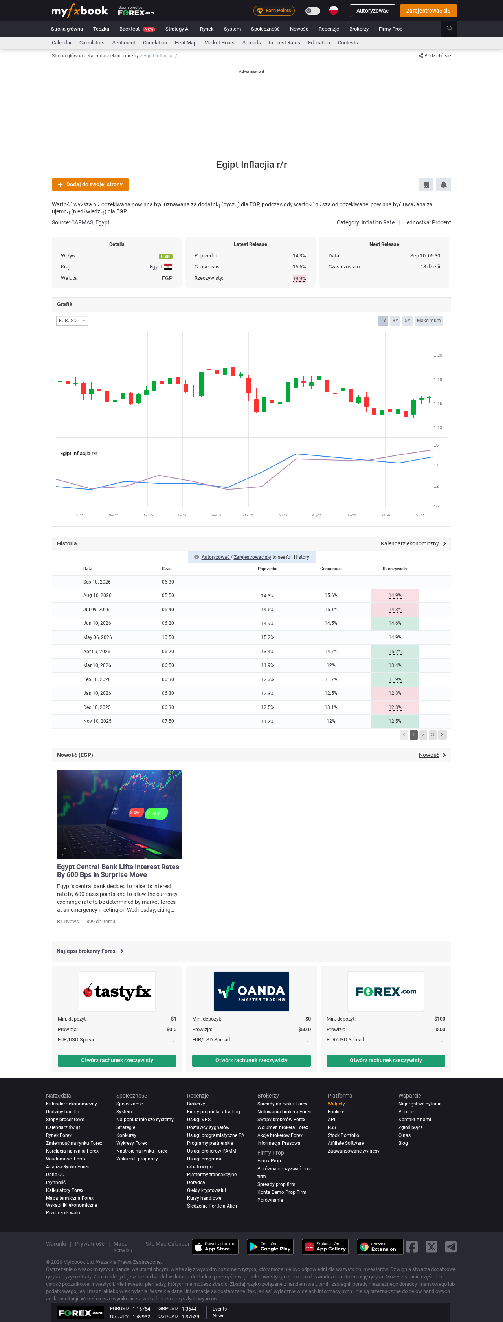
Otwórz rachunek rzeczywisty (117, 1060)
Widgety (336, 1103)
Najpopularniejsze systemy (145, 1119)
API (331, 1119)
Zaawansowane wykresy (354, 1150)
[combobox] (72, 321)
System (232, 29)
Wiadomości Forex (66, 1158)
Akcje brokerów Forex (280, 1135)
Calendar (62, 43)
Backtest (136, 29)
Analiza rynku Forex (67, 1166)
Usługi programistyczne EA (215, 1135)
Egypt (156, 267)
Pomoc (406, 1111)
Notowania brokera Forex (284, 1111)
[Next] (442, 735)
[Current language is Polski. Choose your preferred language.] (333, 10)
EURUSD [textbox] (68, 320)
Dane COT (56, 1174)
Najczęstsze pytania (420, 1103)
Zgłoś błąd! (410, 1127)
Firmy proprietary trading (213, 1111)
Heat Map (185, 43)
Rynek (207, 29)
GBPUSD (168, 1308)
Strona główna (67, 29)
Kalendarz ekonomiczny (71, 1103)
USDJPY (119, 1316)
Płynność (56, 1182)
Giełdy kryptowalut (206, 1190)
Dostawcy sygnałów (208, 1127)
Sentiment (123, 43)
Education (319, 43)
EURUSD (119, 1308)
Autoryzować (372, 10)
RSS (332, 1127)
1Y (383, 320)
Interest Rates (284, 43)
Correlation (155, 43)
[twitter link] (431, 1247)
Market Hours (219, 43)
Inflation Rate (378, 222)
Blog (403, 1143)
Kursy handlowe (204, 1198)
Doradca (196, 1182)
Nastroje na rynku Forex (141, 1150)
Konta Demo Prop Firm (282, 1192)
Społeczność (265, 29)
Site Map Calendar (167, 1243)
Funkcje (336, 1111)
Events (220, 1309)
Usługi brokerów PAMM (211, 1150)
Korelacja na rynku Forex (72, 1150)
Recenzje (329, 29)
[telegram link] (451, 1247)
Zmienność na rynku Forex (74, 1143)
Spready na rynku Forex (282, 1103)
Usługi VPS (199, 1119)
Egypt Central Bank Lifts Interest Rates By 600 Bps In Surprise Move (118, 871)
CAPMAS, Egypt (90, 222)
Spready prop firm (276, 1184)
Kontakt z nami (414, 1119)
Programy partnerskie (210, 1143)
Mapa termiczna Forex (70, 1198)
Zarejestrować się (428, 10)
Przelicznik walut (64, 1212)
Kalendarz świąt (63, 1127)
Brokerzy (359, 29)
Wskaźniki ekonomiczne (71, 1205)
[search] (454, 29)
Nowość (299, 29)
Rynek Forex (59, 1135)
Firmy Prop (390, 29)
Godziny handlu (62, 1111)
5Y (407, 320)
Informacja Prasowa (279, 1143)
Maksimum (429, 320)
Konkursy (126, 1135)
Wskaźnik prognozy (137, 1158)
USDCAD (168, 1316)
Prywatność (90, 1243)
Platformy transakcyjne (212, 1174)
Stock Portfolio (343, 1135)
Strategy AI (177, 29)
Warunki (56, 1243)
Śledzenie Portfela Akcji (212, 1205)
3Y (395, 320)
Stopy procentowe (65, 1119)
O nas (404, 1135)
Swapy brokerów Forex (281, 1119)
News (218, 1315)
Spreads (251, 43)
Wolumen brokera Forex (282, 1127)
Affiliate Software (346, 1143)
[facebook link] (412, 1247)
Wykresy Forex (131, 1143)
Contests (348, 43)
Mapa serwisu (123, 1246)
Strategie (125, 1127)
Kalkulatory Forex (64, 1190)
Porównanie (270, 1200)
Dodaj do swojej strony (94, 184)
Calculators (92, 43)
